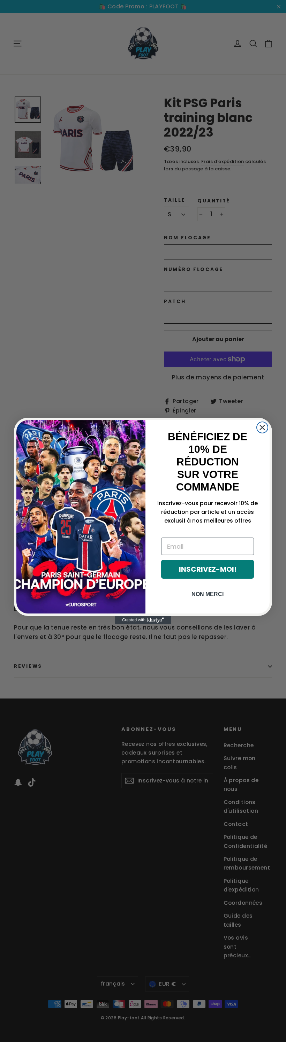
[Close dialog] (262, 427)
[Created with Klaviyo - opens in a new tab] (143, 620)
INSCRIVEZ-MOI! (207, 569)
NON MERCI (207, 594)
